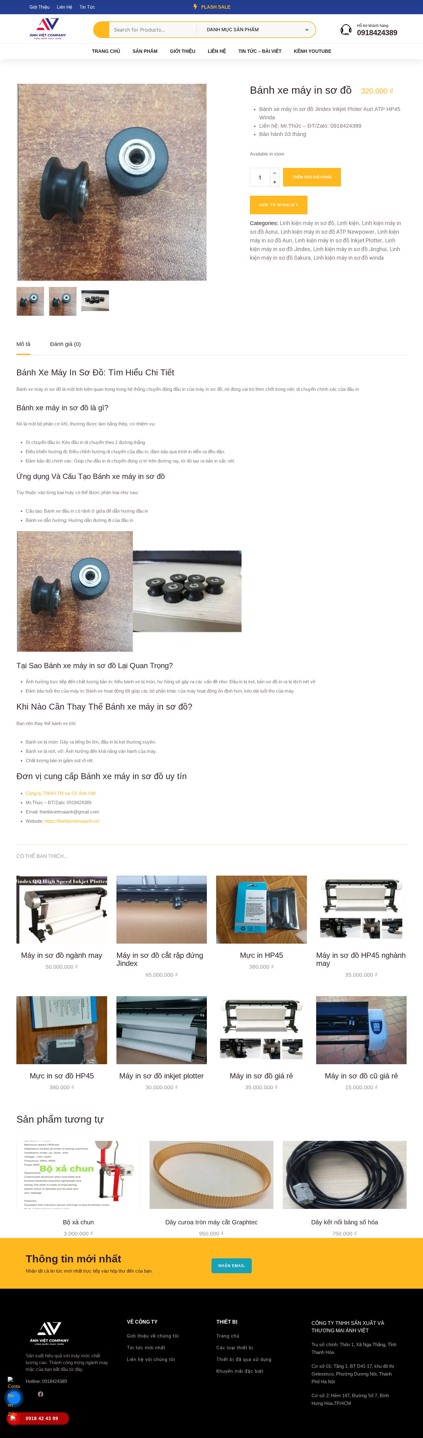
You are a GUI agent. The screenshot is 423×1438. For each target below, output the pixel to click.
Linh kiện (348, 223)
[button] (191, 99)
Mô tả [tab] (23, 344)
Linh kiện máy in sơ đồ (307, 223)
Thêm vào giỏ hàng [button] (98, 934)
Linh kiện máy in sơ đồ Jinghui (350, 249)
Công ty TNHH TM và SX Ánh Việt (61, 793)
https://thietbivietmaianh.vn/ (72, 821)
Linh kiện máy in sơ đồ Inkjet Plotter (338, 240)
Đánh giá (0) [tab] (65, 344)
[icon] (28, 1394)
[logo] (47, 29)
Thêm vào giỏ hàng (312, 177)
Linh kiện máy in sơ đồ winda (349, 257)
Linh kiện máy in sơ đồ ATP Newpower (327, 231)
